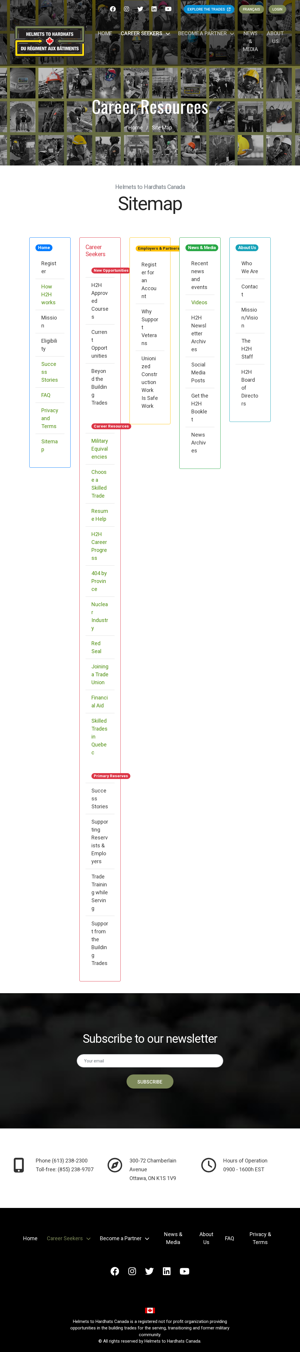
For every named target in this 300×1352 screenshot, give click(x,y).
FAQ (45, 395)
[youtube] (169, 9)
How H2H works (48, 294)
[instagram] (127, 9)
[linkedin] (154, 9)
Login (277, 9)
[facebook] (113, 9)
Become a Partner (203, 33)
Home (105, 33)
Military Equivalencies (99, 449)
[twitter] (141, 9)
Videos (199, 302)
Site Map (162, 127)
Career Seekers (142, 33)
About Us (275, 37)
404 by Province (99, 581)
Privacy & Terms (260, 1238)
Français (251, 9)
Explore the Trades (207, 9)
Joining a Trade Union (99, 674)
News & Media (250, 41)
